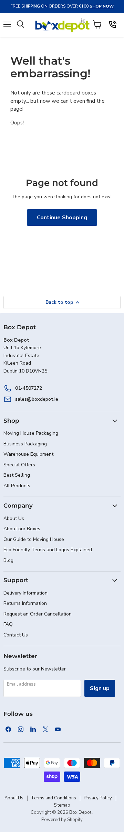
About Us (13, 518)
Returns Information (25, 603)
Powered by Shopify (62, 820)
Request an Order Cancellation (37, 614)
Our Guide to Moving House (33, 539)
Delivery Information (25, 593)
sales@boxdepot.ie (36, 399)
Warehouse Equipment (28, 454)
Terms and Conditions (53, 798)
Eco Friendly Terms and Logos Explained (47, 549)
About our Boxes (21, 528)
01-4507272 (28, 388)
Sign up (100, 688)
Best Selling (16, 475)
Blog (8, 560)
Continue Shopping (62, 217)
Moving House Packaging (30, 433)
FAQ (8, 624)
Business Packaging (25, 444)
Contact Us (15, 635)
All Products (16, 485)
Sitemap (62, 805)
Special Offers (19, 465)
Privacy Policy (98, 798)
